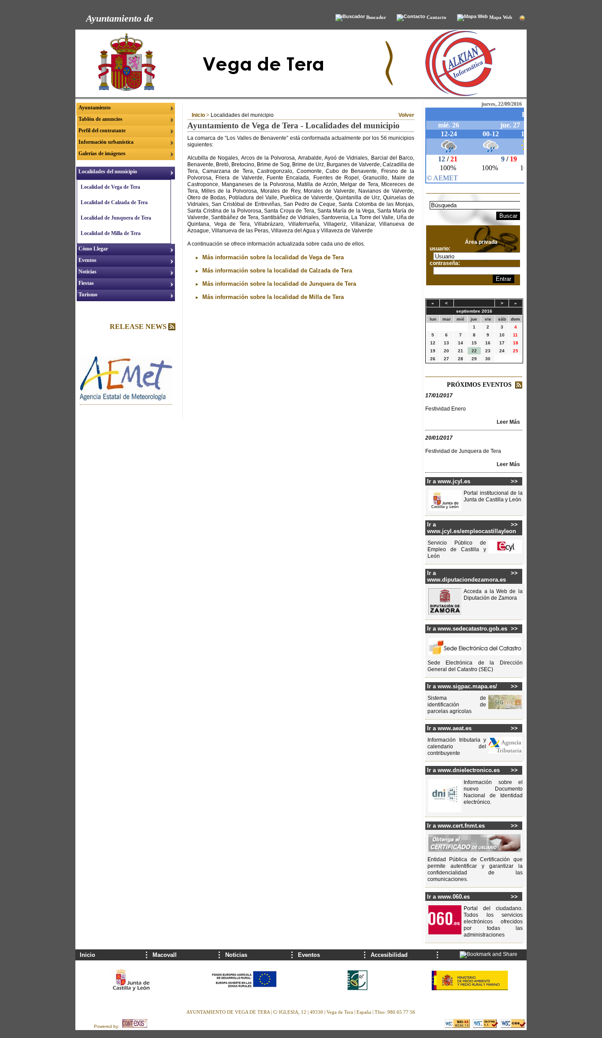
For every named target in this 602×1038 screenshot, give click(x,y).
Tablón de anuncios (100, 119)
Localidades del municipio (107, 171)
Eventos (87, 260)
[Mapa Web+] (472, 17)
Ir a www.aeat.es (449, 728)
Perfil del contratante (102, 130)
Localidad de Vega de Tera (110, 187)
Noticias (87, 272)
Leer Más (508, 422)
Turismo (87, 294)
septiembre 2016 (474, 311)
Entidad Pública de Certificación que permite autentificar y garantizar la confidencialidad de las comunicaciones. (475, 869)
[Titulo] (126, 399)
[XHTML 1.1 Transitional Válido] (486, 1026)
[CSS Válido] (513, 1026)
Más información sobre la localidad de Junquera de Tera (278, 283)
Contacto (435, 17)
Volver (406, 115)
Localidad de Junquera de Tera (116, 218)
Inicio (198, 115)
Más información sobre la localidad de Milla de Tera (272, 297)
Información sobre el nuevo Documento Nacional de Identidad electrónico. (493, 792)
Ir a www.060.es (448, 896)
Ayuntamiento (94, 108)
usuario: (440, 249)
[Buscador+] (350, 17)
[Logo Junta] (132, 998)
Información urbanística (106, 142)
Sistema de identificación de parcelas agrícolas (456, 704)
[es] (522, 18)
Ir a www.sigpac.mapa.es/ (462, 686)
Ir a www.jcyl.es (448, 481)
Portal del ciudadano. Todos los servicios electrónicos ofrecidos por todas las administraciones (493, 921)
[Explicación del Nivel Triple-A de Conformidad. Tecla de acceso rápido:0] (458, 1026)
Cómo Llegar (93, 249)
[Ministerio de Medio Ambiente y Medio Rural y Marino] (470, 998)
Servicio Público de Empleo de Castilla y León (456, 549)
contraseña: (445, 263)
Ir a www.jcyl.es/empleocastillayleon (469, 527)
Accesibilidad (389, 955)
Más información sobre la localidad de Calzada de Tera (276, 270)
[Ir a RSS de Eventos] (518, 386)
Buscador (375, 17)
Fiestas (86, 283)
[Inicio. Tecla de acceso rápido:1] (229, 95)
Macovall (164, 955)
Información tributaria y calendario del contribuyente (456, 746)
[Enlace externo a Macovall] (460, 95)
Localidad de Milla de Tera (111, 233)
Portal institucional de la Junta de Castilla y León (493, 496)
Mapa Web (500, 17)
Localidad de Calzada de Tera (114, 202)
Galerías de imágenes (102, 153)
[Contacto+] (411, 17)
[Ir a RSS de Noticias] (171, 328)
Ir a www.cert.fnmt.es (456, 825)
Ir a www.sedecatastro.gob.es (467, 628)
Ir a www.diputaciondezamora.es (466, 576)
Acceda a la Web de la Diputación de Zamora (493, 594)
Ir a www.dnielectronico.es (463, 770)
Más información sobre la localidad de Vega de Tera (272, 257)
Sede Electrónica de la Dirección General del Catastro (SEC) (475, 666)
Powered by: (108, 1026)
